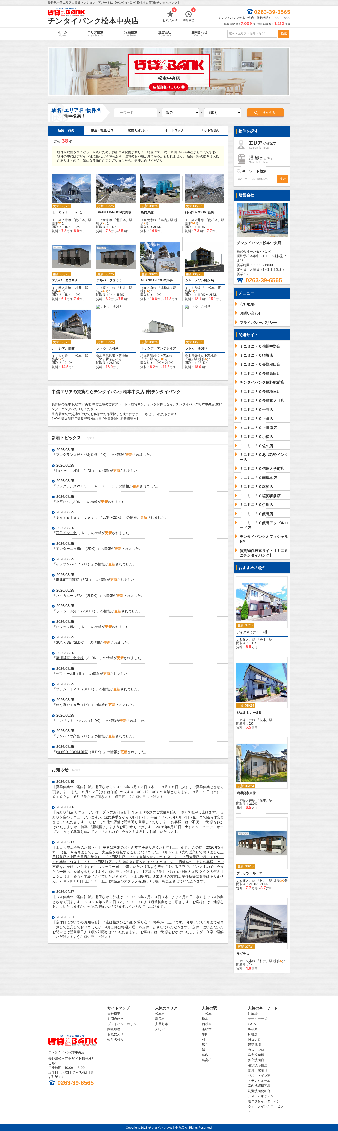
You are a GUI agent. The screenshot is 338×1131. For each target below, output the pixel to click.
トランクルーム (259, 1080)
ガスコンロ (256, 1050)
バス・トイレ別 (259, 1075)
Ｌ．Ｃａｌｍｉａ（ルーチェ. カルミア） (71, 212)
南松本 (80, 220)
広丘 (205, 1044)
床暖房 (253, 1034)
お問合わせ (199, 33)
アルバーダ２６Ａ (65, 280)
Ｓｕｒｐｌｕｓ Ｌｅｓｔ (76, 517)
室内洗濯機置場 (259, 1086)
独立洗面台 (256, 1060)
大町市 (160, 1029)
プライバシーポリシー (123, 1024)
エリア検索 (95, 33)
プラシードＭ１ (68, 689)
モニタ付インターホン (264, 1101)
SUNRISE (63, 642)
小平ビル (63, 502)
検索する (268, 112)
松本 (263, 639)
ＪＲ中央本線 (245, 961)
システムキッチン (261, 1096)
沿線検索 (130, 33)
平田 (205, 1034)
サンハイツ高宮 (68, 736)
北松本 (121, 220)
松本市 (160, 1014)
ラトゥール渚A (107, 348)
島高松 (207, 1060)
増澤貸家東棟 (246, 793)
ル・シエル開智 (63, 348)
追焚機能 (254, 1044)
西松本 (207, 1024)
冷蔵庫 (253, 1029)
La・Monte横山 (68, 470)
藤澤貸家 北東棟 (70, 658)
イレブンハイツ (68, 564)
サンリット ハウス (71, 720)
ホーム (62, 33)
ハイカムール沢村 (70, 595)
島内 (164, 220)
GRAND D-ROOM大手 (157, 280)
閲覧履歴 (188, 15)
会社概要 (113, 1014)
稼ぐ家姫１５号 (68, 705)
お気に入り (170, 15)
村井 (78, 288)
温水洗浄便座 (257, 1065)
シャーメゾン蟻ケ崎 (199, 280)
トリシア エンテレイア (158, 348)
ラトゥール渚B (196, 348)
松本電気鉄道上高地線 (112, 356)
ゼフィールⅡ (65, 673)
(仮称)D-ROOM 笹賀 (199, 212)
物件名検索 (115, 1039)
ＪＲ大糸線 (104, 220)
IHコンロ (254, 1039)
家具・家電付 (257, 1070)
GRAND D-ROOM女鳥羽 (114, 212)
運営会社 (164, 33)
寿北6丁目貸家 (67, 580)
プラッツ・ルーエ (249, 873)
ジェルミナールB (249, 712)
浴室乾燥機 (256, 1055)
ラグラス (243, 953)
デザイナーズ (257, 1019)
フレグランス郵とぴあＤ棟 (76, 454)
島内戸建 (147, 212)
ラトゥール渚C (67, 611)
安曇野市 (161, 1024)
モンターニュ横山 (70, 548)
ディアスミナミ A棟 (252, 632)
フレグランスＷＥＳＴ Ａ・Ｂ (80, 486)
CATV (252, 1024)
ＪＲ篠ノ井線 (61, 220)
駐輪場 (253, 1014)
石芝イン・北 (66, 533)
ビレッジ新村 (66, 627)
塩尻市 (160, 1019)
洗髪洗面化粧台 (259, 1091)
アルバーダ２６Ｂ (109, 280)
